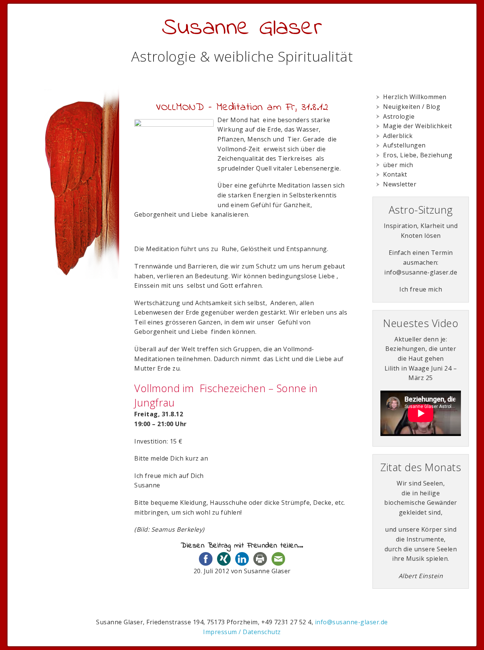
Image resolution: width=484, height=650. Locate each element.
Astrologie (398, 116)
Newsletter (399, 184)
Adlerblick (398, 136)
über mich (398, 165)
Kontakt (395, 174)
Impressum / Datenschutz (242, 632)
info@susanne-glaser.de (351, 622)
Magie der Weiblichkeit (417, 126)
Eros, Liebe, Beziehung (417, 155)
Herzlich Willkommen (415, 97)
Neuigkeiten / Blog (411, 106)
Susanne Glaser (242, 28)
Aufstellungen (404, 145)
